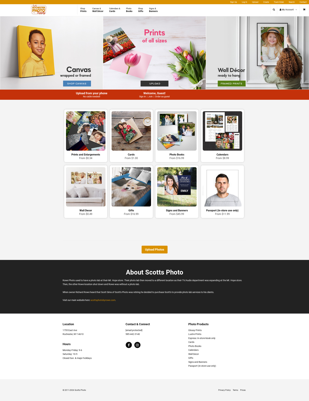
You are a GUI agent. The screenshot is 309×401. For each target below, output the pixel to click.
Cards (191, 342)
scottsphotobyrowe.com (103, 300)
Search (292, 2)
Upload (255, 2)
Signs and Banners (197, 362)
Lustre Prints (194, 334)
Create (266, 2)
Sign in (142, 96)
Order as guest (162, 96)
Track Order (279, 2)
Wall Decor (193, 354)
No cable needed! (91, 96)
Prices (243, 390)
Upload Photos (154, 249)
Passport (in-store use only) (202, 366)
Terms (235, 390)
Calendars (193, 350)
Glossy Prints (195, 330)
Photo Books (194, 346)
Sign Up (233, 2)
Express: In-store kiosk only (201, 338)
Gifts (190, 358)
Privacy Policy (224, 390)
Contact (303, 2)
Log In (244, 2)
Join (150, 96)
